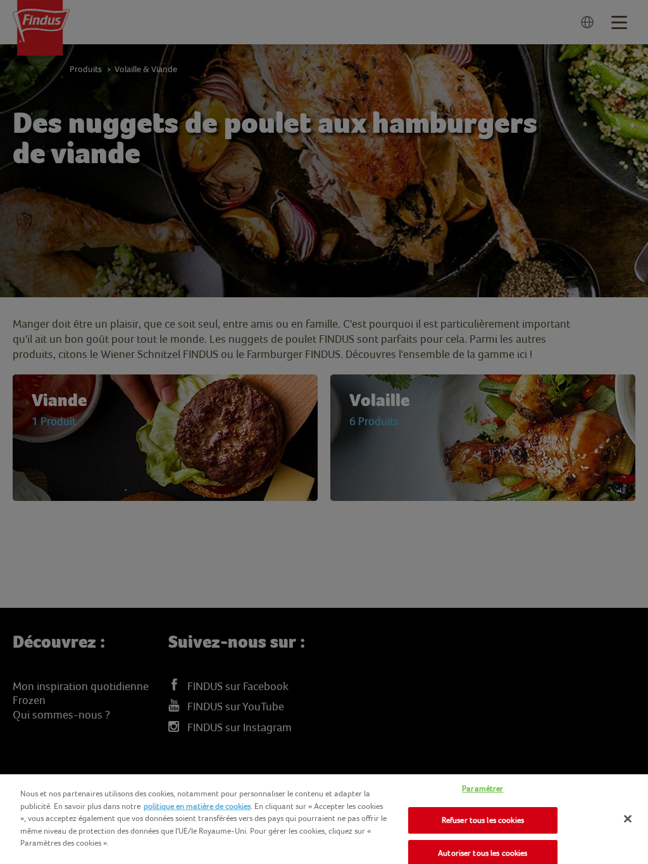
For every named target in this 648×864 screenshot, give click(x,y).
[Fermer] (628, 818)
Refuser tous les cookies (483, 820)
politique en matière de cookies (197, 806)
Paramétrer (482, 788)
